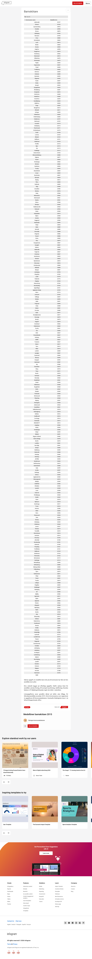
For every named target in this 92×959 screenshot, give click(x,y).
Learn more (46, 853)
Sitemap (57, 906)
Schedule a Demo (59, 899)
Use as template (77, 3)
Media (40, 886)
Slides (8, 901)
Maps (8, 894)
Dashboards (10, 891)
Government (42, 894)
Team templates (27, 900)
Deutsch (13, 924)
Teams (40, 901)
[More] (68, 10)
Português (18, 924)
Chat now (18, 921)
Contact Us (10, 921)
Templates (25, 910)
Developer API (58, 901)
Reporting (41, 891)
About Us (73, 886)
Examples (57, 891)
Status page (58, 904)
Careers (73, 889)
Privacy (15, 944)
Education (41, 899)
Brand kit (25, 891)
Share (27, 707)
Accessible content (28, 894)
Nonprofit (41, 896)
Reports (9, 889)
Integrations (26, 908)
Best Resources (59, 896)
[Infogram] (6, 3)
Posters (9, 904)
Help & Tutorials (59, 886)
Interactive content (27, 886)
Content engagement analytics (28, 897)
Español (24, 924)
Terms (9, 944)
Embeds (25, 889)
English (9, 924)
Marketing (41, 889)
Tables (8, 899)
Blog (72, 891)
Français (29, 924)
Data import (26, 903)
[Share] (25, 726)
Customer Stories (59, 889)
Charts (8, 896)
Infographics (10, 886)
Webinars (57, 894)
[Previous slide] (4, 782)
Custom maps (26, 905)
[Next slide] (8, 782)
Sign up (88, 3)
